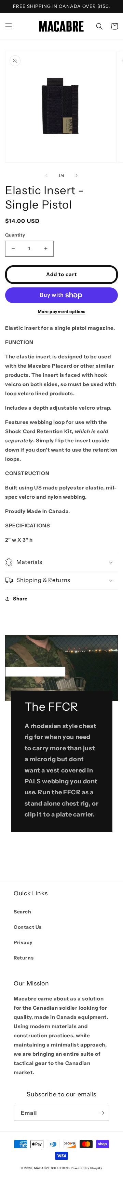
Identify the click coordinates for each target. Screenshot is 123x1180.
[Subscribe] (101, 1113)
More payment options (61, 311)
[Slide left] (46, 175)
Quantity (15, 235)
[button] (8, 26)
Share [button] (20, 599)
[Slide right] (76, 175)
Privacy (23, 942)
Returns (23, 958)
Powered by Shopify (86, 1168)
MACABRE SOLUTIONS (52, 1168)
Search (22, 912)
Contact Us (28, 927)
